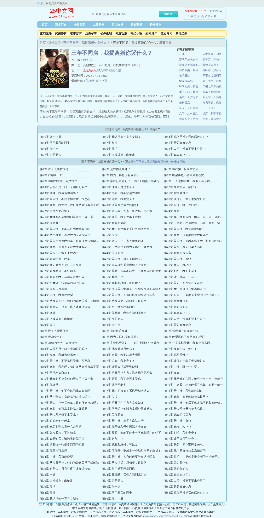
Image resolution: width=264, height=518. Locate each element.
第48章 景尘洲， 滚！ (178, 259)
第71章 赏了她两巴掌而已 (118, 306)
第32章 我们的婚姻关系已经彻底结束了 (127, 229)
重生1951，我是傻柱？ (191, 91)
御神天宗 (184, 102)
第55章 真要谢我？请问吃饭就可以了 (63, 277)
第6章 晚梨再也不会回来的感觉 (184, 175)
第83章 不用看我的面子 (55, 142)
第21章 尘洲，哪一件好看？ (182, 205)
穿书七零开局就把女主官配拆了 (214, 86)
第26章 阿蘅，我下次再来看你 (121, 217)
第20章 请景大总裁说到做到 (120, 205)
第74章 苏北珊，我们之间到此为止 (124, 312)
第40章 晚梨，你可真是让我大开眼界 (63, 247)
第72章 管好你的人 (176, 306)
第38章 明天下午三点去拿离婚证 (123, 241)
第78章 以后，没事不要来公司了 (185, 148)
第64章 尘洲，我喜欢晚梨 (56, 294)
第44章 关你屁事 (112, 253)
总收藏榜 (136, 24)
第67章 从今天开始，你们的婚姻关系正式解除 (69, 300)
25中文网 (61, 11)
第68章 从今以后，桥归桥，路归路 (124, 300)
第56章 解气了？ (112, 277)
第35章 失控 (110, 235)
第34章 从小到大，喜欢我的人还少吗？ (65, 235)
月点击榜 (117, 24)
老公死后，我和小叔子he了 (214, 81)
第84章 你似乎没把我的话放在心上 (186, 136)
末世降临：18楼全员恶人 (214, 54)
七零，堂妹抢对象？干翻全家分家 (214, 119)
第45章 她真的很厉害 (177, 253)
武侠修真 (61, 33)
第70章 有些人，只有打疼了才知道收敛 (65, 306)
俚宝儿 (87, 59)
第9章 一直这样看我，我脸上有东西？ (188, 181)
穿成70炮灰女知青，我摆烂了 (191, 59)
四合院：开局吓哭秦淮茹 (214, 97)
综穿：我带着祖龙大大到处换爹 (214, 113)
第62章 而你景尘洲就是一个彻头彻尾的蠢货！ (131, 289)
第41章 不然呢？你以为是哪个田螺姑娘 (127, 247)
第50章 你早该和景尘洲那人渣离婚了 (125, 265)
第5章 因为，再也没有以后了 (120, 175)
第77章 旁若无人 (50, 154)
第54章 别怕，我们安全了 (180, 271)
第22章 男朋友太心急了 (55, 211)
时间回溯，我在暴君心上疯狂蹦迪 (191, 86)
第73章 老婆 (47, 312)
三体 (182, 54)
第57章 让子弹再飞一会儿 (180, 277)
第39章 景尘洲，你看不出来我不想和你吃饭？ (193, 241)
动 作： (77, 70)
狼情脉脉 (184, 75)
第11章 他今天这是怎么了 (118, 187)
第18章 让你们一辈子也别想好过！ (186, 199)
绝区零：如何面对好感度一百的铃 (214, 70)
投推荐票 (115, 70)
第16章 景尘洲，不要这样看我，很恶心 (65, 199)
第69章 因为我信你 (176, 300)
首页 (45, 24)
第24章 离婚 (172, 211)
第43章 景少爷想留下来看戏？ (59, 253)
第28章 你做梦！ (50, 223)
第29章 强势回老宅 (114, 223)
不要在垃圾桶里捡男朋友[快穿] (214, 75)
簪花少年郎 (186, 81)
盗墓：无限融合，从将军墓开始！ (214, 91)
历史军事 (91, 33)
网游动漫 (121, 33)
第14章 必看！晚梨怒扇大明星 (121, 193)
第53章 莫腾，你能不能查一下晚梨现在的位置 (131, 271)
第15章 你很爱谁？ (176, 193)
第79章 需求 (110, 148)
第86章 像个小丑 (96, 80)
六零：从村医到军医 (191, 113)
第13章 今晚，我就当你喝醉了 (59, 193)
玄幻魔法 (46, 33)
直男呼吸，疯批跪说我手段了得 (214, 102)
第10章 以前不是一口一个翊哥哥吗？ (63, 187)
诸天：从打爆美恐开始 (191, 108)
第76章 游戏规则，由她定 (118, 154)
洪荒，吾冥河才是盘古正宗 (191, 97)
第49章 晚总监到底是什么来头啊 (61, 265)
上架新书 (98, 24)
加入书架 (103, 70)
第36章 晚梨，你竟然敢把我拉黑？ (186, 235)
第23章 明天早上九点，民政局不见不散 (127, 211)
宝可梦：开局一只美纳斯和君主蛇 (214, 59)
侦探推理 (106, 33)
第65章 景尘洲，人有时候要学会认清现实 (128, 294)
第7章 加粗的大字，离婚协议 (58, 181)
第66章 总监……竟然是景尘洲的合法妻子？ (192, 294)
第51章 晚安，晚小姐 (177, 265)
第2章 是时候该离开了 (116, 169)
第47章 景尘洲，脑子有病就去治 (123, 259)
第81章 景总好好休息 (177, 142)
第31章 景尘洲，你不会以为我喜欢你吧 (65, 229)
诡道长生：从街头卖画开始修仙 (191, 119)
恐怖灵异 (151, 33)
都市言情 (76, 33)
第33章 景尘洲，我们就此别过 (183, 229)
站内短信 (216, 11)
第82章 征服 (110, 142)
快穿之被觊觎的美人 (191, 64)
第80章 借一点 (49, 148)
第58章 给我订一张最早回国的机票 (62, 283)
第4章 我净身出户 (51, 175)
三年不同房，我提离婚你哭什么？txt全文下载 (158, 161)
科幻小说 (136, 33)
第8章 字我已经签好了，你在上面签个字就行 (130, 181)
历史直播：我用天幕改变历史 (191, 70)
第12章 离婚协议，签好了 (180, 187)
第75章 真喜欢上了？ (177, 154)
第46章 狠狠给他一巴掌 (55, 259)
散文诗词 (166, 33)
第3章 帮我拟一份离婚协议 (181, 169)
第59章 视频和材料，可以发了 (121, 283)
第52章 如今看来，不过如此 (58, 271)
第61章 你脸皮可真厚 (53, 289)
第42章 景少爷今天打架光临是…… (186, 247)
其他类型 (181, 33)
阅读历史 (60, 24)
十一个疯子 (209, 108)
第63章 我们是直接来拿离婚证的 (185, 289)
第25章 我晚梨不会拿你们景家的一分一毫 (66, 217)
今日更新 (79, 24)
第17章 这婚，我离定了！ (118, 199)
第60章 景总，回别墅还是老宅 (183, 283)
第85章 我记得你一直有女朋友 (121, 136)
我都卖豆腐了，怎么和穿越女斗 (214, 64)
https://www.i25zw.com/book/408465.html (165, 516)
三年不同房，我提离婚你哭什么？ (86, 42)
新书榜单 (155, 24)
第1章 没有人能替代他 (54, 169)
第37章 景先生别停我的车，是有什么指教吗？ (69, 241)
